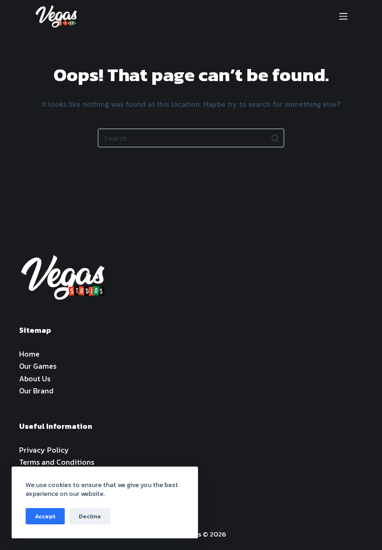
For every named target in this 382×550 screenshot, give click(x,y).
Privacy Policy (44, 449)
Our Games (37, 365)
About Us (34, 378)
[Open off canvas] (343, 16)
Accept (45, 516)
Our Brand (36, 390)
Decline (90, 516)
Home (29, 353)
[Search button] (275, 138)
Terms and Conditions (56, 462)
